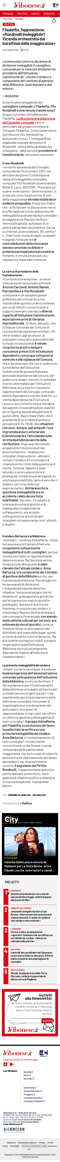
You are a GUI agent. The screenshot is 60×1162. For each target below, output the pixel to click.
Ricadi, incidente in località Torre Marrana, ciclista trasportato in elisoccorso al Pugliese (29, 976)
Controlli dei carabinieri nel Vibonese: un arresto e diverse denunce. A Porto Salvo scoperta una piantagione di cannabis (32, 957)
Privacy (42, 1142)
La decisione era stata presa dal (28, 120)
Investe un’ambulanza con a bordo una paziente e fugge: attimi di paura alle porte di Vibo (31, 896)
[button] (54, 21)
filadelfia (39, 795)
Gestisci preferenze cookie (35, 1146)
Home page (7, 19)
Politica (19, 19)
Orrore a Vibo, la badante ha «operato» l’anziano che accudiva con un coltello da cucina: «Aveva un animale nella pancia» (32, 936)
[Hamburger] (4, 5)
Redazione (11, 1142)
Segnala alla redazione (27, 1142)
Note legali (14, 1146)
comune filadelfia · (20, 795)
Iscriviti (48, 1020)
